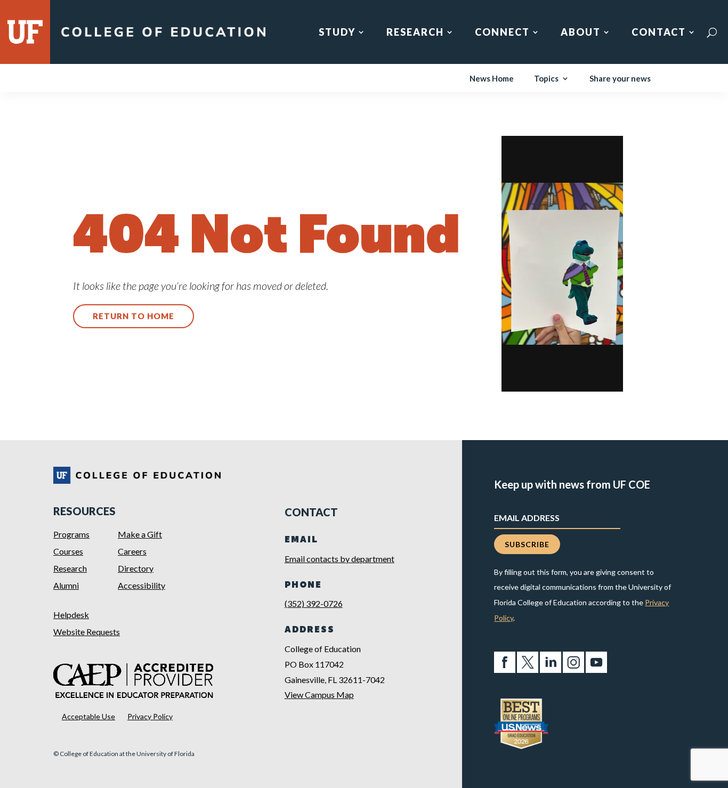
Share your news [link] (620, 79)
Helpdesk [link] (71, 615)
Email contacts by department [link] (339, 559)
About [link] (581, 33)
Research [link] (415, 33)
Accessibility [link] (141, 585)
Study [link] (337, 33)
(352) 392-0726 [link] (314, 603)
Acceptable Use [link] (88, 716)
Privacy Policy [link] (150, 716)
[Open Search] (712, 32)
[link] (163, 36)
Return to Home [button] (133, 316)
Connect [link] (502, 33)
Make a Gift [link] (140, 534)
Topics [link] (546, 79)
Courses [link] (68, 551)
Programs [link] (71, 534)
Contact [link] (659, 33)
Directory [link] (135, 568)
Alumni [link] (66, 585)
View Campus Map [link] (319, 694)
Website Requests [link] (86, 632)
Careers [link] (132, 551)
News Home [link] (492, 79)
